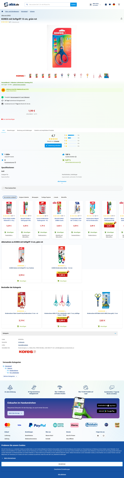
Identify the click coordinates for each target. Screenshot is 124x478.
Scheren (32, 11)
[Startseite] (2, 11)
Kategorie (6, 333)
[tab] (3, 130)
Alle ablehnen (62, 474)
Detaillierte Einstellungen (62, 469)
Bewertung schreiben (54, 145)
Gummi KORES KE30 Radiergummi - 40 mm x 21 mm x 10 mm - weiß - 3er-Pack (42, 219)
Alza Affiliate (70, 439)
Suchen (73, 4)
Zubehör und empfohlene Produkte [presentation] (44, 130)
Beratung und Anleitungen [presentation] (24, 130)
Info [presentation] (3, 130)
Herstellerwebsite (23, 345)
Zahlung (7, 439)
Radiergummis (42, 235)
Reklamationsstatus (31, 439)
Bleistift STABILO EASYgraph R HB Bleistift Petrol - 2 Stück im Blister (109, 219)
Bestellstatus (29, 435)
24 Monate (21, 342)
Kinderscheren (92, 235)
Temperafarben (75, 235)
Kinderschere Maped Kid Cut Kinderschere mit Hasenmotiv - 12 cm (92, 219)
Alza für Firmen (70, 435)
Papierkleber (9, 235)
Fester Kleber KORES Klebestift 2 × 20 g (9, 219)
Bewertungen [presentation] (11, 130)
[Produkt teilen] (121, 18)
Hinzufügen (23, 281)
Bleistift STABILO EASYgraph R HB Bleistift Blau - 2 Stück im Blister (26, 219)
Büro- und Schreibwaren (12, 11)
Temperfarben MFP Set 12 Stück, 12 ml (75, 219)
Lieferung (7, 435)
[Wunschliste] (110, 4)
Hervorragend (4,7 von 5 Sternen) (20, 97)
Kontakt (48, 439)
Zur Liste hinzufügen (9, 119)
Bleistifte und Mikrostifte (25, 236)
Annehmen (62, 464)
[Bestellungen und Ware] (106, 4)
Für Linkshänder (14, 372)
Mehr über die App (14, 413)
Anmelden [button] (95, 5)
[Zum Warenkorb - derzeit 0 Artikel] (119, 4)
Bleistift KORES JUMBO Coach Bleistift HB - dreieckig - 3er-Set (59, 219)
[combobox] (47, 4)
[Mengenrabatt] (54, 202)
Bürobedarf (24, 11)
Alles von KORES (6, 15)
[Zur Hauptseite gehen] (11, 4)
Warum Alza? (49, 435)
